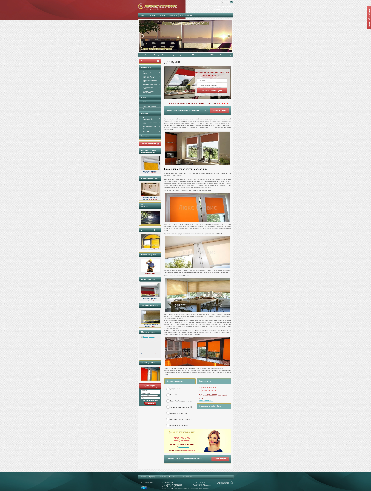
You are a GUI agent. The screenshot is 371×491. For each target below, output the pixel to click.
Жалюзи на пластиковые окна (150, 122)
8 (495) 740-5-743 (223, 6)
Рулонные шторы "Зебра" (148, 87)
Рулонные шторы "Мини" (150, 84)
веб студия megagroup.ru (223, 483)
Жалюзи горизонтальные (150, 109)
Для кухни (146, 131)
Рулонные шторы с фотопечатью (148, 92)
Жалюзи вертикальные (149, 106)
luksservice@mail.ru (206, 401)
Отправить (150, 403)
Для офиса (146, 129)
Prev (142, 36)
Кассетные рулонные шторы (149, 72)
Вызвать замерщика (212, 91)
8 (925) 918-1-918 (223, 9)
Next (228, 36)
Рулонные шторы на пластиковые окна (149, 118)
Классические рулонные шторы (150, 81)
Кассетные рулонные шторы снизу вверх (149, 76)
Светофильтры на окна (149, 126)
